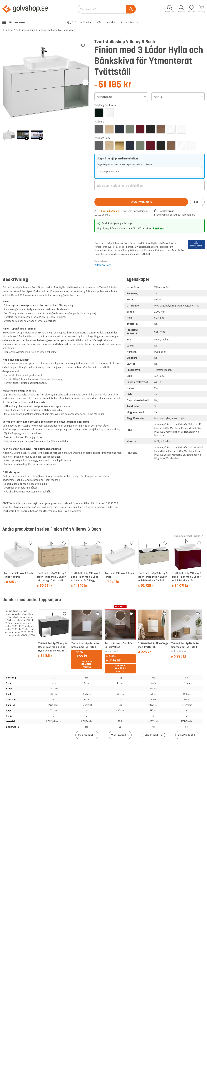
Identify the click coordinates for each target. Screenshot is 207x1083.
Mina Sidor (181, 12)
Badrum (9, 30)
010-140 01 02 (80, 22)
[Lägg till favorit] (83, 45)
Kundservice (169, 12)
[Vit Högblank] (171, 129)
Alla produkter (17, 22)
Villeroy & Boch (102, 264)
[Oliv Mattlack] (129, 129)
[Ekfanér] (109, 129)
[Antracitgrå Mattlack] (99, 129)
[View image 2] (23, 135)
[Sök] (131, 9)
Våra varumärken (106, 22)
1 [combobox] (196, 202)
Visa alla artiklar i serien (187, 535)
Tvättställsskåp (66, 30)
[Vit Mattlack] (181, 129)
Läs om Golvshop (130, 22)
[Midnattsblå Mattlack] (119, 129)
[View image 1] (9, 135)
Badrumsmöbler (47, 30)
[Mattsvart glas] (99, 112)
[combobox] (121, 96)
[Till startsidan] (25, 9)
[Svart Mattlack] (150, 129)
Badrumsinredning (25, 30)
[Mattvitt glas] (109, 112)
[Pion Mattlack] (140, 129)
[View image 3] (37, 135)
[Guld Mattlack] (119, 145)
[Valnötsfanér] (160, 129)
